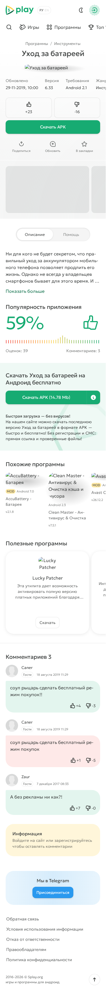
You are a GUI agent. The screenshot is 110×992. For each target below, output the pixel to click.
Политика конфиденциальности (39, 959)
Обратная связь (22, 919)
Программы (36, 43)
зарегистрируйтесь (73, 840)
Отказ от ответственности (33, 939)
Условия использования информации (44, 929)
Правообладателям (26, 949)
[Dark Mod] (81, 10)
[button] (94, 979)
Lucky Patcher (47, 578)
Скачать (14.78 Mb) (46, 397)
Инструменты (67, 43)
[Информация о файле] (93, 397)
